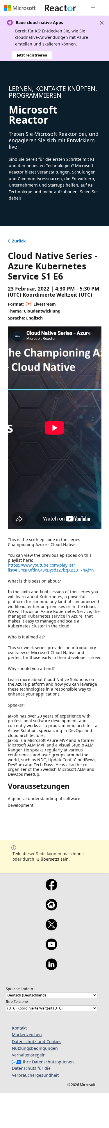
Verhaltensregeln (29, 1055)
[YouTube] (51, 948)
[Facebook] (51, 888)
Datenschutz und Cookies (36, 1041)
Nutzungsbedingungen (35, 1048)
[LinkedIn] (51, 968)
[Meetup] (51, 908)
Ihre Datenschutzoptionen (48, 1062)
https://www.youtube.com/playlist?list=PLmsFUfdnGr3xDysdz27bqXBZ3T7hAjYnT (52, 567)
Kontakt (19, 1028)
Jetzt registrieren (32, 55)
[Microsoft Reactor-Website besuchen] (60, 8)
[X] (51, 928)
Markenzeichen (27, 1034)
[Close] (101, 23)
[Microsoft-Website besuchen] (19, 8)
